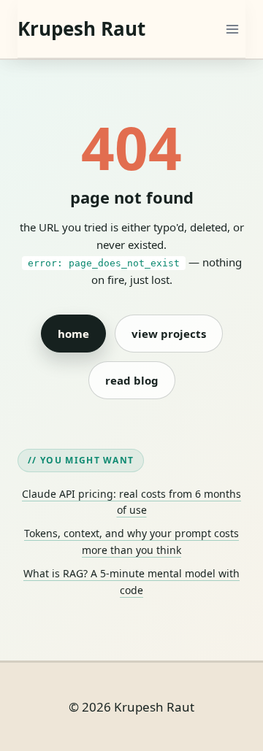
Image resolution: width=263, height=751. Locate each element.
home (73, 333)
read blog (132, 380)
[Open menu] (231, 29)
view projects (169, 333)
